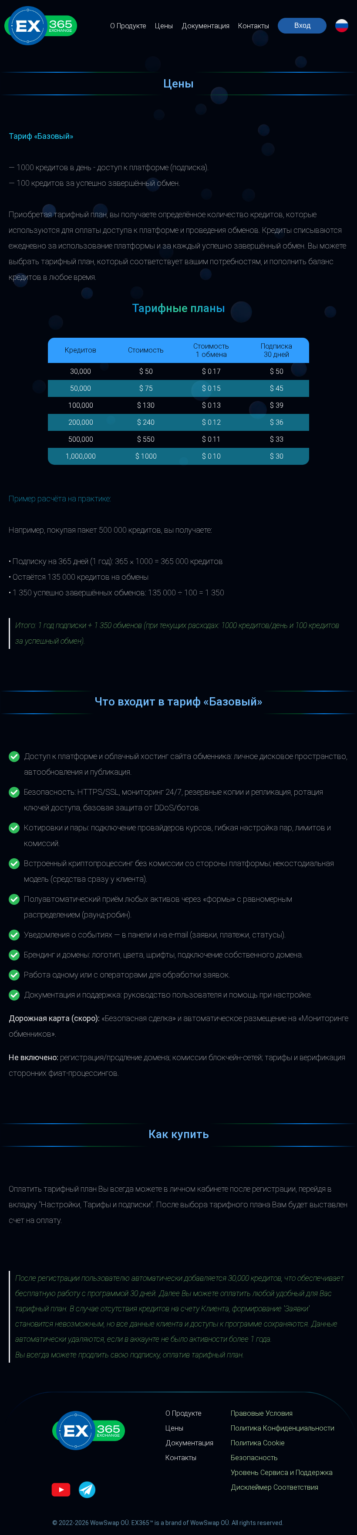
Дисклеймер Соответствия (274, 1487)
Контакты (253, 26)
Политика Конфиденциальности (282, 1428)
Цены (164, 26)
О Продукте (128, 26)
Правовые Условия (262, 1413)
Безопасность (254, 1458)
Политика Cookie (258, 1443)
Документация (205, 26)
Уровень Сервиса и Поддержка (282, 1472)
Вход (302, 25)
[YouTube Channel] (61, 1491)
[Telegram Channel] (87, 1490)
